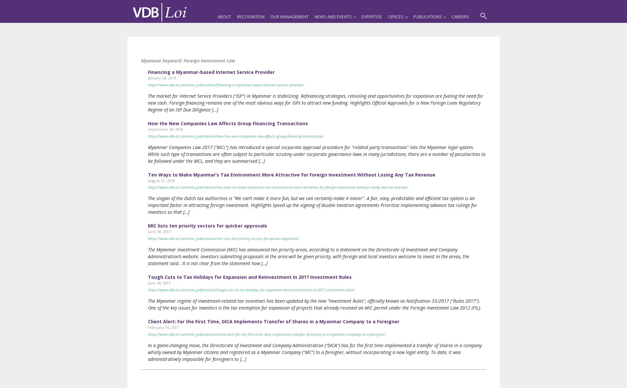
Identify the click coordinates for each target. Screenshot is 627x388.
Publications (427, 17)
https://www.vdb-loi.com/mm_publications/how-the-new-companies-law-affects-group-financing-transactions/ (236, 136)
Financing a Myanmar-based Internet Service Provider (211, 72)
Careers (460, 17)
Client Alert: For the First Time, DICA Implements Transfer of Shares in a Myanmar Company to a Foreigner (273, 321)
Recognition (251, 17)
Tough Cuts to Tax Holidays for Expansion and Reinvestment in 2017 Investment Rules (250, 277)
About (224, 17)
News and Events (333, 17)
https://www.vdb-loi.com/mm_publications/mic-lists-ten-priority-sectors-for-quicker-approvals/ (223, 238)
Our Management (289, 17)
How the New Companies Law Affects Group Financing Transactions (228, 123)
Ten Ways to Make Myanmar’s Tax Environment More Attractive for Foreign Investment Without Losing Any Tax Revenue (291, 175)
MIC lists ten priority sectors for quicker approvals (207, 226)
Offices (396, 17)
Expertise (372, 17)
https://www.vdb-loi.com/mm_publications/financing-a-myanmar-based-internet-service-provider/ (226, 84)
